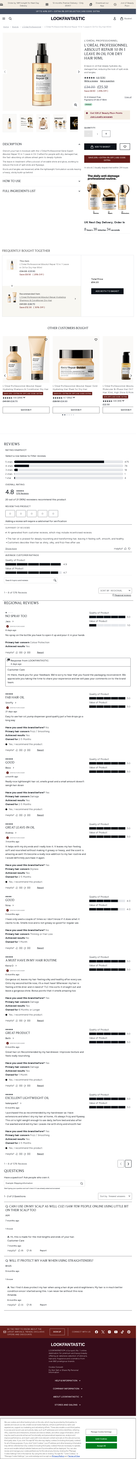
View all (128, 97)
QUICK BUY (26, 410)
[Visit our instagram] (109, 1332)
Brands (15, 27)
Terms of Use (74, 1456)
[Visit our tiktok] (122, 1332)
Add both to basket (107, 291)
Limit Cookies (101, 1439)
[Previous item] (5, 376)
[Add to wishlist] (125, 146)
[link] (114, 18)
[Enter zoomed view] (75, 105)
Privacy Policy (58, 1456)
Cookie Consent (56, 1367)
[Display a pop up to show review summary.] (24, 398)
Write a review (91, 81)
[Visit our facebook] (96, 1332)
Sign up (57, 1332)
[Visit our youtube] (116, 1332)
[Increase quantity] (106, 133)
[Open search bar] (10, 18)
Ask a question (107, 81)
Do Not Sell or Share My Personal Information (63, 1371)
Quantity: (90, 128)
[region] (68, 1438)
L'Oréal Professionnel (31, 27)
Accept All (101, 1446)
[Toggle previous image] (5, 72)
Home (6, 27)
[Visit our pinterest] (129, 1332)
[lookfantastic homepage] (68, 18)
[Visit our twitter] (103, 1332)
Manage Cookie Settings (101, 1432)
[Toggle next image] (79, 72)
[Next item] (131, 376)
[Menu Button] (3, 18)
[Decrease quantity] (88, 133)
